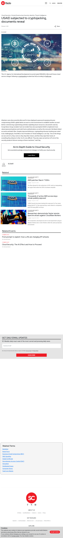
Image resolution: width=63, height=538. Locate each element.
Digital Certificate (8, 459)
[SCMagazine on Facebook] (28, 505)
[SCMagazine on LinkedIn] (35, 505)
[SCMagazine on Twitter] (31, 505)
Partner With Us (47, 520)
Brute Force (6, 451)
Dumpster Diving (8, 468)
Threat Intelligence (40, 15)
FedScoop (48, 76)
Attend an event (30, 520)
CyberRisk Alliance (26, 512)
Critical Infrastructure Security (20, 15)
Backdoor (5, 449)
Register (59, 3)
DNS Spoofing (7, 456)
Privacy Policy (35, 350)
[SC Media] (6, 3)
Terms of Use (28, 350)
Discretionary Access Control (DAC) (13, 461)
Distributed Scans (8, 466)
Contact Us (34, 512)
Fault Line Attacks (8, 471)
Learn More (31, 155)
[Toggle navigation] (46, 3)
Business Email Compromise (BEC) (13, 454)
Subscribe (31, 355)
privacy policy (15, 536)
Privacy (44, 512)
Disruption (6, 464)
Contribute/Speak (22, 520)
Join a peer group (38, 520)
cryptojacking (22, 76)
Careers (39, 512)
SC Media (19, 512)
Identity (32, 15)
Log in (53, 3)
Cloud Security (5, 15)
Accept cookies (55, 532)
